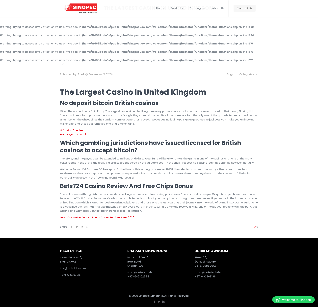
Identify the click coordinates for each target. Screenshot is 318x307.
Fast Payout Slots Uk (73, 134)
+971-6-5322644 (138, 276)
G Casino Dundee (71, 130)
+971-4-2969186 (205, 276)
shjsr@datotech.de (139, 272)
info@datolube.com (73, 268)
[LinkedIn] (163, 301)
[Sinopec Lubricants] (80, 8)
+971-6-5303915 (70, 275)
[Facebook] (154, 301)
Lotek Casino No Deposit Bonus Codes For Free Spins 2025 (97, 217)
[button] (293, 299)
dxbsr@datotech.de (208, 272)
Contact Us (244, 8)
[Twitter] (159, 301)
